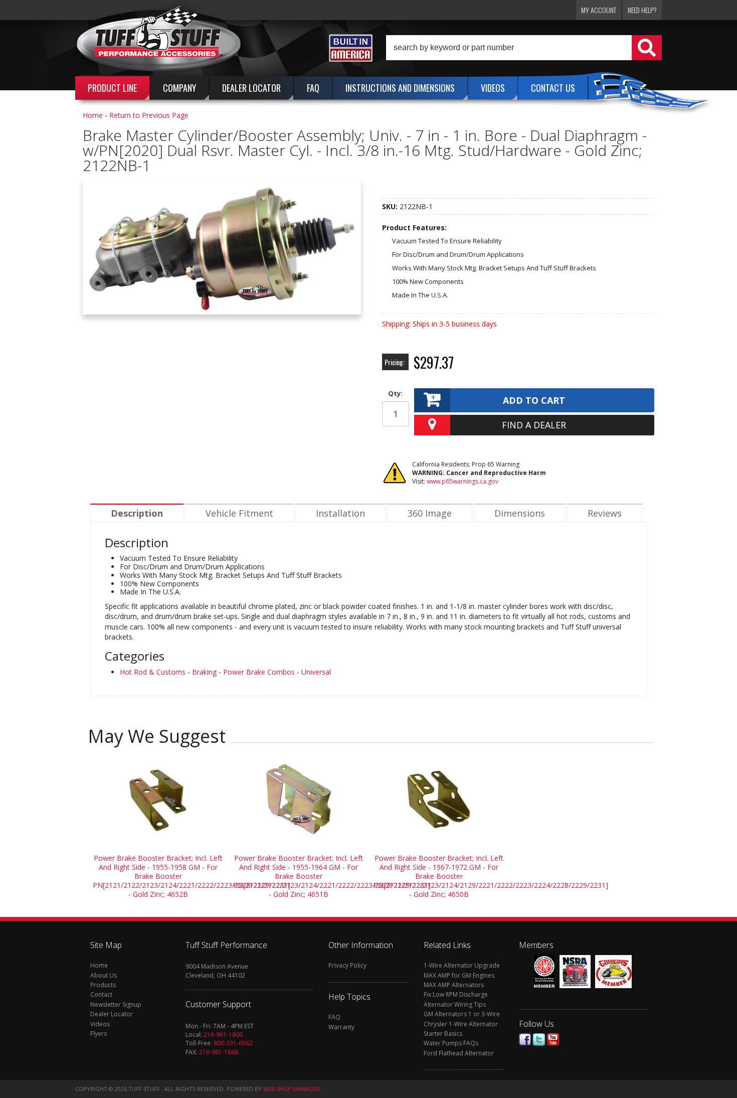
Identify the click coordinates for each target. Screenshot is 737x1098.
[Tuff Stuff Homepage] (159, 41)
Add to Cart (534, 400)
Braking (204, 672)
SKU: (391, 206)
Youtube (553, 1039)
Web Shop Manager (291, 1088)
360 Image (430, 513)
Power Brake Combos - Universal (277, 672)
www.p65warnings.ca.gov (462, 481)
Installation (340, 513)
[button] (524, 47)
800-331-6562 (233, 1043)
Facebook (525, 1039)
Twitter (539, 1039)
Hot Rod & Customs (153, 672)
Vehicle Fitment (239, 513)
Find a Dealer (534, 425)
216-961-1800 (223, 1034)
